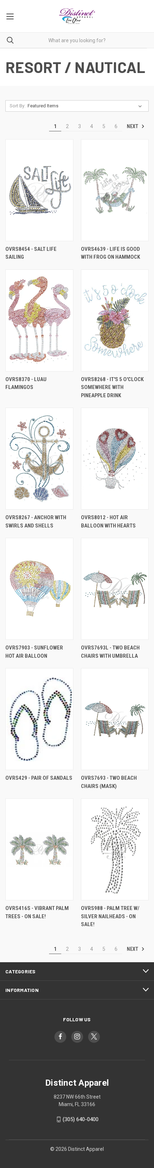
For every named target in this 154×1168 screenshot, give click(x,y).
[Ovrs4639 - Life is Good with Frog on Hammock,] (115, 190)
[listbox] (86, 106)
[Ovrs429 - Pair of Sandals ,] (39, 719)
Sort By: (17, 105)
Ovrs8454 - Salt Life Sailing (31, 253)
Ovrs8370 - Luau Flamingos (26, 383)
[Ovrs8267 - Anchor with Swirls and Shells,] (39, 458)
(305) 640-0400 (80, 1119)
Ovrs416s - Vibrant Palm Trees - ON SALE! (37, 912)
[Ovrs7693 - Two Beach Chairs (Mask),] (115, 719)
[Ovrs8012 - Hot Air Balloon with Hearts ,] (115, 458)
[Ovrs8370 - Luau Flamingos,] (39, 320)
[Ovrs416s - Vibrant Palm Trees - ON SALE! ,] (39, 849)
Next (133, 126)
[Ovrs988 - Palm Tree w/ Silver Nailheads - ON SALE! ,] (115, 849)
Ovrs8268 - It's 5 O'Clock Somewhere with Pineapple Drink (112, 387)
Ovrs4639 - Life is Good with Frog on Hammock (110, 253)
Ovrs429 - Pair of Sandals (38, 778)
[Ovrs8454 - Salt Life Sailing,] (39, 190)
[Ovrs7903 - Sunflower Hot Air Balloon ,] (39, 588)
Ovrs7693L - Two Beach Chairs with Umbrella (110, 651)
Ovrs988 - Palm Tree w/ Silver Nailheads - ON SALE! (110, 916)
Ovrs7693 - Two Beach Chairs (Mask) (109, 782)
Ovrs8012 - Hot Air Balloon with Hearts (108, 521)
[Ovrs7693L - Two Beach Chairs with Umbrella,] (115, 588)
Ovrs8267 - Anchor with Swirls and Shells (35, 521)
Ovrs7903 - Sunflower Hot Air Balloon (34, 651)
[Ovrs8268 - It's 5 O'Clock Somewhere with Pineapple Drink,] (115, 320)
